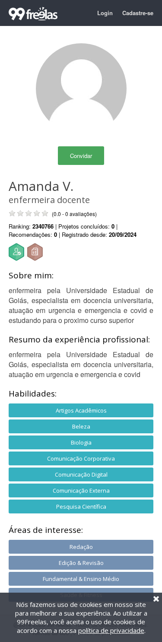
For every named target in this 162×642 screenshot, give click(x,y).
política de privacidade (111, 630)
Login (105, 13)
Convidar (81, 156)
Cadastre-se (137, 13)
